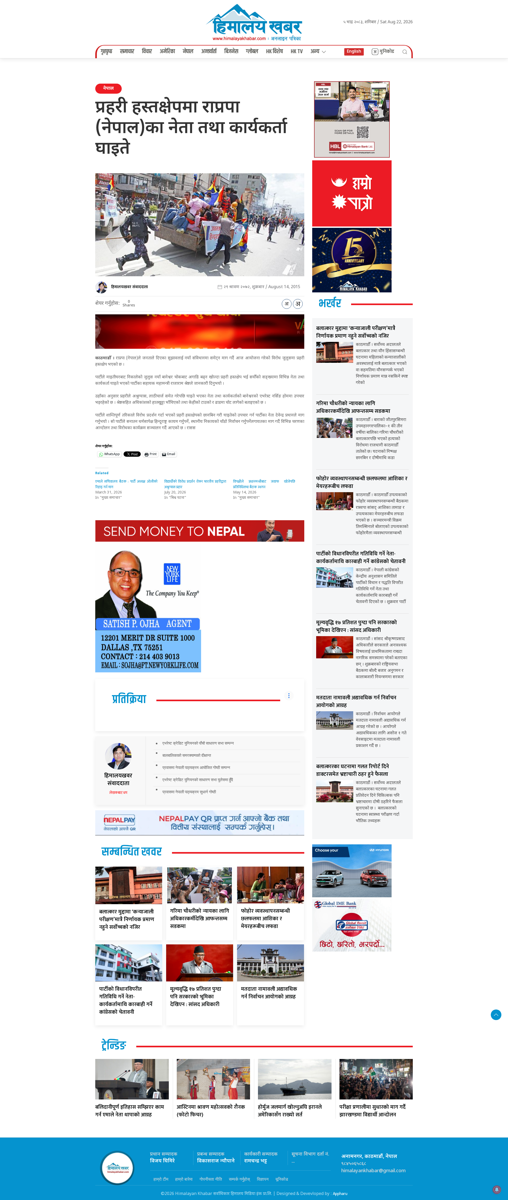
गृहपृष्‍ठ (106, 51)
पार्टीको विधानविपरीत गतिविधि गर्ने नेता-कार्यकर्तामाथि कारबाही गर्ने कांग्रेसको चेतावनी (125, 1001)
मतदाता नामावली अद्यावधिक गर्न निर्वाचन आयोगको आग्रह (269, 993)
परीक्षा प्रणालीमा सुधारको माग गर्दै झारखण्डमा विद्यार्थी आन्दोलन (372, 1111)
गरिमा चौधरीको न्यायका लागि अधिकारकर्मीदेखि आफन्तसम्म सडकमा (199, 919)
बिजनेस (231, 51)
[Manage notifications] (497, 1189)
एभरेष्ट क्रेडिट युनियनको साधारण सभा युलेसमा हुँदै (197, 779)
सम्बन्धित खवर (132, 852)
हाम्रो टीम (160, 1179)
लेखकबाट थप (118, 793)
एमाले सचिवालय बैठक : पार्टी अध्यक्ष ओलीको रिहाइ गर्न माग (126, 484)
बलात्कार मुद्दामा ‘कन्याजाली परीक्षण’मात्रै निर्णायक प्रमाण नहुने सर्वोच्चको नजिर (126, 919)
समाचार (127, 51)
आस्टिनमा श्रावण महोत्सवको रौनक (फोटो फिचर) (211, 1111)
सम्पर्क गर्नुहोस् (239, 1179)
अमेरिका (167, 51)
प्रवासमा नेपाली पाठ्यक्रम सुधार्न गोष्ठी (189, 791)
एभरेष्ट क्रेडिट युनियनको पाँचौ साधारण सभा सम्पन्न (198, 743)
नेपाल (188, 51)
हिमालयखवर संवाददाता (129, 287)
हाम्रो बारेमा (184, 1179)
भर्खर (330, 304)
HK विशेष (274, 51)
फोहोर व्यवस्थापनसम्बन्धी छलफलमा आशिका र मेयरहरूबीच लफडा (265, 919)
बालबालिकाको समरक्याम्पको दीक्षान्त (186, 755)
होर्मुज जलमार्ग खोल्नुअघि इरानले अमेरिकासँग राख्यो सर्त (290, 1111)
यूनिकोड (281, 1179)
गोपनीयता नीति (210, 1179)
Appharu (340, 1193)
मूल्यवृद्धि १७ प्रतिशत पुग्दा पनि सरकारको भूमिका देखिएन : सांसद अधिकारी (195, 997)
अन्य (315, 51)
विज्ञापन (263, 1179)
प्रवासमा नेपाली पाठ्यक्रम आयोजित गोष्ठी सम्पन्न (196, 767)
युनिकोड (387, 52)
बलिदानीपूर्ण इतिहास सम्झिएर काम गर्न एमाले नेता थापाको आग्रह (129, 1111)
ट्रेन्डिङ (114, 1046)
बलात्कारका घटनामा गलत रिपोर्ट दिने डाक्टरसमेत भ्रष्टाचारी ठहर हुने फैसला (352, 770)
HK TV (297, 51)
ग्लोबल (252, 51)
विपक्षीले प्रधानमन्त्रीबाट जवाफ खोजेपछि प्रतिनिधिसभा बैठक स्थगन (264, 484)
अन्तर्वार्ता (208, 51)
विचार (147, 51)
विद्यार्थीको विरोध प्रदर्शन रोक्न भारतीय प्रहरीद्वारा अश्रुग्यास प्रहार (195, 484)
